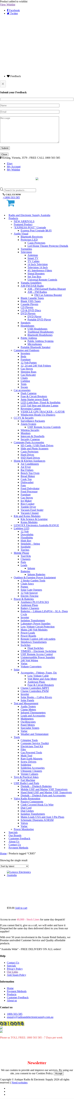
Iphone (31, 568)
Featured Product (23, 224)
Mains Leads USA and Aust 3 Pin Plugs (42, 817)
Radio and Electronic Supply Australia (29, 215)
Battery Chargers (30, 608)
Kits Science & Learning (34, 519)
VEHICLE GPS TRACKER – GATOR (43, 411)
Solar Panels (27, 700)
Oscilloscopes (28, 721)
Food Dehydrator (30, 488)
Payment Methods (18, 847)
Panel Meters (28, 724)
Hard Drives (27, 454)
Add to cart (21, 907)
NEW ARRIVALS (24, 221)
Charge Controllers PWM (35, 691)
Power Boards (28, 635)
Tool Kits (26, 556)
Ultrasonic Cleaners (31, 770)
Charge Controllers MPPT (35, 688)
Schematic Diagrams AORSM (37, 820)
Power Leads (28, 632)
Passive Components (32, 801)
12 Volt (25, 531)
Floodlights (27, 537)
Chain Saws (27, 583)
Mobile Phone (21, 552)
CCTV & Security (24, 417)
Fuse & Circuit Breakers (34, 396)
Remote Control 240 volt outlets (38, 638)
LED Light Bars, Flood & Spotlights (40, 402)
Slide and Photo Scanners (34, 448)
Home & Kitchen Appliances (29, 460)
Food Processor (29, 491)
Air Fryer (26, 466)
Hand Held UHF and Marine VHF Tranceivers (46, 792)
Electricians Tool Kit (32, 746)
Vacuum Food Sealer (32, 509)
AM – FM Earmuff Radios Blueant (47, 288)
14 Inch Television (38, 264)
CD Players (27, 307)
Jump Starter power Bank (34, 399)
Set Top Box (34, 276)
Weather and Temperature (35, 734)
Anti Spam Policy (16, 974)
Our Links (12, 971)
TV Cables (33, 261)
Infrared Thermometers (33, 712)
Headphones (27, 325)
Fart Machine (28, 780)
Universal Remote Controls (42, 279)
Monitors (25, 433)
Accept (58, 1073)
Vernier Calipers (29, 774)
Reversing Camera (31, 408)
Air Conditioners (30, 463)
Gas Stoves (27, 368)
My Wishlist (13, 169)
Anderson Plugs (29, 605)
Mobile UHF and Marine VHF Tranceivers (44, 789)
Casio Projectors (36, 242)
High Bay (26, 540)
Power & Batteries (24, 599)
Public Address (29, 338)
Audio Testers (28, 706)
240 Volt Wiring (29, 660)
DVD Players (28, 313)
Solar (16, 669)
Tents (24, 384)
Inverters (25, 353)
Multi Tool (26, 755)
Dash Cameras (28, 393)
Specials (11, 965)
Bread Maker (28, 476)
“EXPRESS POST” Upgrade (30, 227)
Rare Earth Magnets (31, 758)
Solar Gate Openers (31, 589)
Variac (24, 663)
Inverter (25, 617)
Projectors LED (29, 239)
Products (13, 218)
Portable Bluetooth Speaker (35, 347)
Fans (23, 485)
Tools (17, 737)
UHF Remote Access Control (37, 654)
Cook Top (26, 479)
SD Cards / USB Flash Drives (37, 445)
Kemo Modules (29, 522)
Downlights (27, 534)
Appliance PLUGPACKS (35, 602)
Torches (25, 549)
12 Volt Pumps (29, 362)
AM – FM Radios (37, 291)
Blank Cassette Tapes (32, 298)
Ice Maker (26, 500)
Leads (24, 565)
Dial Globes (27, 810)
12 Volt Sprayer (29, 592)
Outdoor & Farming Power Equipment (35, 577)
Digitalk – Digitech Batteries (36, 786)
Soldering (26, 764)
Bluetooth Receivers (32, 236)
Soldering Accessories (33, 767)
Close (4, 154)
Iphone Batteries (36, 574)
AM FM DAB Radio (32, 285)
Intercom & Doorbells (32, 436)
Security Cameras (30, 439)
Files (23, 749)
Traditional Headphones (41, 331)
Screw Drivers (28, 761)
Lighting (25, 381)
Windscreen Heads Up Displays (38, 414)
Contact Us (13, 962)
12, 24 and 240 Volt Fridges (36, 365)
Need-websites (20, 1082)
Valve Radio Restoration (27, 798)
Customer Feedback (18, 997)
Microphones (35, 344)
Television (26, 252)
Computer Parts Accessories (29, 442)
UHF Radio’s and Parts (26, 783)
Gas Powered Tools (31, 752)
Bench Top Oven (30, 473)
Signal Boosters (36, 273)
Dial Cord (26, 807)
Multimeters (27, 718)
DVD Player (34, 316)
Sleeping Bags (28, 371)
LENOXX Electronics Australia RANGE (36, 525)
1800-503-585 (14, 1014)
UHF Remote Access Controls (44, 427)
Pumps (24, 586)
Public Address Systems (41, 341)
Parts (23, 562)
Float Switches (36, 648)
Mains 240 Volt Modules (34, 629)
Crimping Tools (29, 740)
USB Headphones (37, 328)
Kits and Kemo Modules (27, 516)
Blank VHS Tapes (31, 301)
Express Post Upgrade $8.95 (36, 230)
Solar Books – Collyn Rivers (36, 697)
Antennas (33, 255)
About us (12, 1000)
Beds (23, 356)
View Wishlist (7, 4)
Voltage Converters (31, 666)
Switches (25, 645)
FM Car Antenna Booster (48, 295)
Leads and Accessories (33, 715)
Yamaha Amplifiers (31, 282)
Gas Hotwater (28, 374)
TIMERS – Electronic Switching (38, 651)
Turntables (26, 249)
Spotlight (25, 546)
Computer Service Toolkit (35, 743)
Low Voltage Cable (38, 675)
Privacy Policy (15, 968)
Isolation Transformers (33, 620)
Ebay (10, 163)
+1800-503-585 (11, 197)
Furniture (26, 359)
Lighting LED (21, 528)
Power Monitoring (24, 829)
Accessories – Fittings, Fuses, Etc (39, 672)
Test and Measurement (26, 703)
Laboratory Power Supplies (35, 623)
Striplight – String (30, 543)
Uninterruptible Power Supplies (38, 657)
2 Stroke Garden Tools (33, 580)
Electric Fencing (29, 595)
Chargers (25, 559)
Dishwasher (27, 482)
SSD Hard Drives (30, 457)
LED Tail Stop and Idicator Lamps (39, 405)
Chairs (24, 377)
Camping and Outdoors (26, 350)
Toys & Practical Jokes (26, 777)
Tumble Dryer (28, 506)
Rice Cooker (27, 503)
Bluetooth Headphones (40, 334)
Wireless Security (30, 430)
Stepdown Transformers (34, 642)
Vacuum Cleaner (30, 513)
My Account (13, 166)
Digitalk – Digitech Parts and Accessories (43, 795)
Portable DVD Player (39, 319)
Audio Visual (21, 233)
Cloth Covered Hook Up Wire (37, 804)
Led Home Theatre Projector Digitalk (48, 245)
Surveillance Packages (33, 420)
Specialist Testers (30, 727)
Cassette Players (29, 304)
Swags (24, 387)
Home (3, 853)
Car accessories (22, 390)
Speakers (25, 322)
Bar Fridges (27, 470)
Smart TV (33, 258)
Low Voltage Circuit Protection (38, 626)
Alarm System (28, 424)
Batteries (25, 571)
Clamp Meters (28, 709)
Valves (24, 823)
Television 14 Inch (38, 267)
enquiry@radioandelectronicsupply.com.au (30, 1017)
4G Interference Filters (40, 270)
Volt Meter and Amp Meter (42, 678)
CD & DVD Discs (31, 310)
